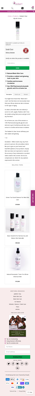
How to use (17, 94)
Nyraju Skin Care (14, 375)
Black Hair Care (17, 299)
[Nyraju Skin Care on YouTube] (17, 364)
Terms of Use (13, 391)
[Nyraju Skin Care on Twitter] (8, 364)
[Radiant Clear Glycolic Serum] (17, 30)
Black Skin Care (17, 296)
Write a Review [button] (10, 52)
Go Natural (18, 301)
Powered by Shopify (24, 375)
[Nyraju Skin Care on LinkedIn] (17, 368)
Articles (18, 309)
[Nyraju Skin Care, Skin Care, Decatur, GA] (20, 387)
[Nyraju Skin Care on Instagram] (26, 364)
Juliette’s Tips (17, 294)
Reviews (26, 94)
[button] (33, 198)
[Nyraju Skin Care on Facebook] (13, 364)
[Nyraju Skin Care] (17, 3)
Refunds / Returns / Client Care (17, 304)
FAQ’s (17, 307)
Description (9, 94)
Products (15, 16)
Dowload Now (17, 357)
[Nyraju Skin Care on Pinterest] (22, 364)
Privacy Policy (22, 391)
